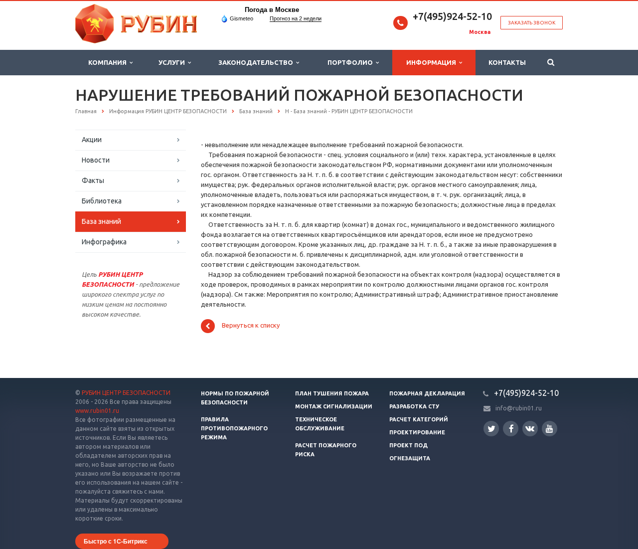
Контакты (507, 62)
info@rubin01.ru (518, 408)
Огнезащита (409, 458)
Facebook (510, 428)
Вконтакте (530, 428)
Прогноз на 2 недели (295, 18)
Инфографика (104, 242)
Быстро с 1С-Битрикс (116, 541)
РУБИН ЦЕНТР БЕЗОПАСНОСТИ (126, 392)
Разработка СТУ (414, 406)
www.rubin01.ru (97, 410)
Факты (93, 180)
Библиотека (102, 201)
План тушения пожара (332, 393)
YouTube (549, 428)
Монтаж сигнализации (333, 406)
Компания (109, 62)
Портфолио (351, 62)
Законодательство (257, 62)
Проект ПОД (408, 445)
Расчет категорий (418, 419)
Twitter (491, 428)
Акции (92, 140)
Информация (432, 62)
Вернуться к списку (251, 325)
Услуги (173, 62)
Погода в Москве (272, 9)
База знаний (101, 221)
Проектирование (417, 432)
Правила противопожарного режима (234, 428)
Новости (96, 160)
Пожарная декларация (427, 393)
